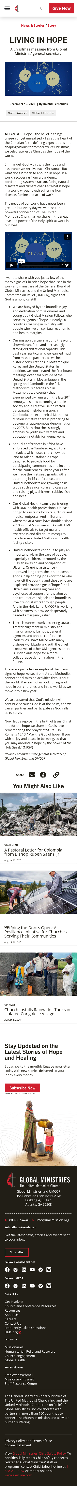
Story (52, 25)
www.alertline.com (18, 1475)
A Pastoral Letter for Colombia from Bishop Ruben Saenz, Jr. (33, 852)
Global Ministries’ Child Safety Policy (39, 1453)
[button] (40, 8)
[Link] (56, 774)
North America (17, 113)
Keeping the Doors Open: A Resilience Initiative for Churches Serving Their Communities (35, 932)
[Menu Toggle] (7, 8)
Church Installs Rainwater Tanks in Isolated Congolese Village (37, 1011)
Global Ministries (43, 113)
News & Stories (33, 25)
